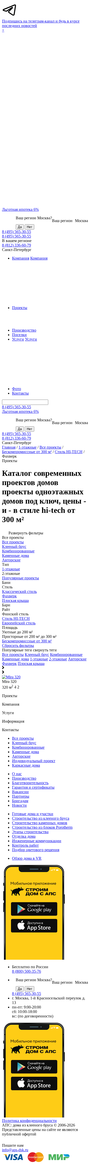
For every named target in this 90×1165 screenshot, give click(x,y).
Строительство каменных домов (39, 823)
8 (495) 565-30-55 (16, 232)
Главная (9, 447)
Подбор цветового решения (35, 850)
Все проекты (50, 447)
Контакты (20, 393)
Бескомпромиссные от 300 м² (27, 452)
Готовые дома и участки (32, 814)
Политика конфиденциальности (29, 1120)
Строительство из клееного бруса (40, 818)
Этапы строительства (30, 832)
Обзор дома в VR (27, 858)
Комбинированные (66, 654)
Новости (19, 805)
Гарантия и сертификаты (33, 787)
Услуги (18, 339)
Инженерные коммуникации (36, 841)
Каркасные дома (26, 765)
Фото (16, 389)
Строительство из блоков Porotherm (42, 827)
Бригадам (20, 801)
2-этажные (58, 659)
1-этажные (27, 447)
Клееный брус (37, 654)
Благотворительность (30, 783)
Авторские (77, 659)
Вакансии (20, 792)
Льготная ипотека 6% (20, 209)
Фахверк (9, 663)
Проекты (19, 308)
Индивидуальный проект (33, 761)
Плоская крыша (31, 663)
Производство (24, 330)
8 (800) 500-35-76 (26, 971)
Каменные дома (15, 659)
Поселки (19, 335)
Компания (20, 258)
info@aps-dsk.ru (15, 1150)
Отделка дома (24, 836)
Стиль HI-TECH (68, 452)
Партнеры (20, 796)
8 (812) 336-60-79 (16, 245)
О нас (17, 774)
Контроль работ (25, 845)
